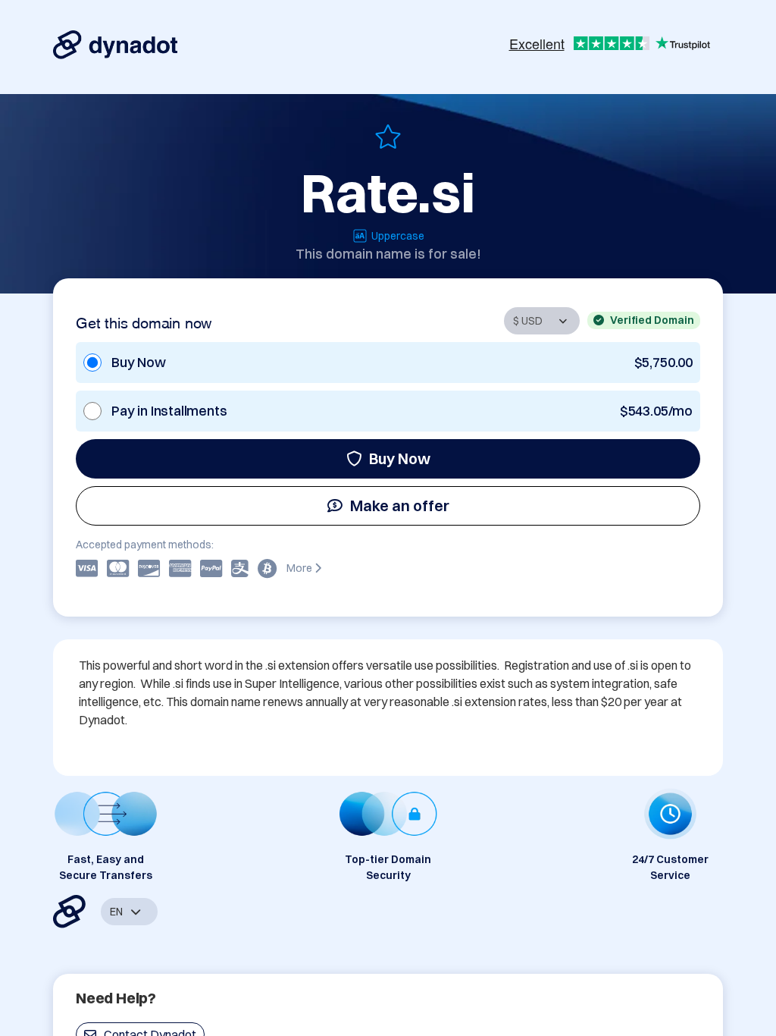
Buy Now (399, 458)
